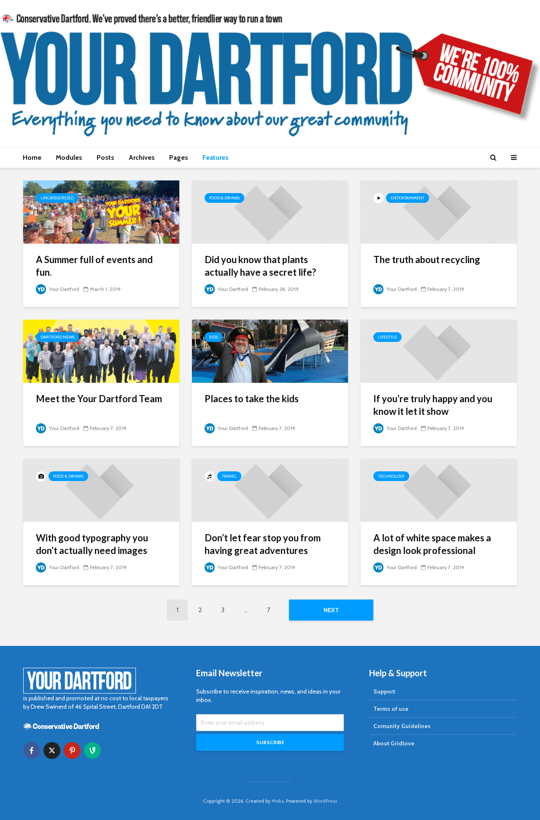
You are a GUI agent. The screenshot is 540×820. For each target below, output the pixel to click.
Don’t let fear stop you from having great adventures (263, 544)
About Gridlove (393, 743)
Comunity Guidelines (402, 726)
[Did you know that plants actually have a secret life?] (270, 211)
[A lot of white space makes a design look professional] (439, 490)
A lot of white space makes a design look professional (432, 544)
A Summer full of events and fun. (94, 266)
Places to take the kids (252, 398)
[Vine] (92, 750)
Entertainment (407, 198)
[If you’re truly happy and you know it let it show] (439, 351)
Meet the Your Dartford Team (99, 398)
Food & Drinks (224, 198)
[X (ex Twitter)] (51, 750)
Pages (178, 157)
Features (215, 157)
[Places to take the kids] (270, 351)
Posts (105, 157)
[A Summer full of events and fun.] (101, 211)
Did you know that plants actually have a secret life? (260, 266)
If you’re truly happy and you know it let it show (432, 405)
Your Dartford (63, 289)
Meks (278, 801)
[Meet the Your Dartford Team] (101, 351)
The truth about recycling (426, 259)
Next (331, 610)
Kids (213, 337)
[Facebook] (31, 750)
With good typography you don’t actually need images (92, 544)
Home (32, 157)
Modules (69, 157)
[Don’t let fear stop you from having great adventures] (270, 490)
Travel (229, 476)
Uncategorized (57, 198)
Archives (142, 157)
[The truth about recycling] (439, 211)
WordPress (325, 801)
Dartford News (57, 337)
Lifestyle (387, 337)
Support (384, 691)
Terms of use (390, 708)
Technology (391, 476)
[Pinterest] (72, 750)
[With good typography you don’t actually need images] (101, 490)
